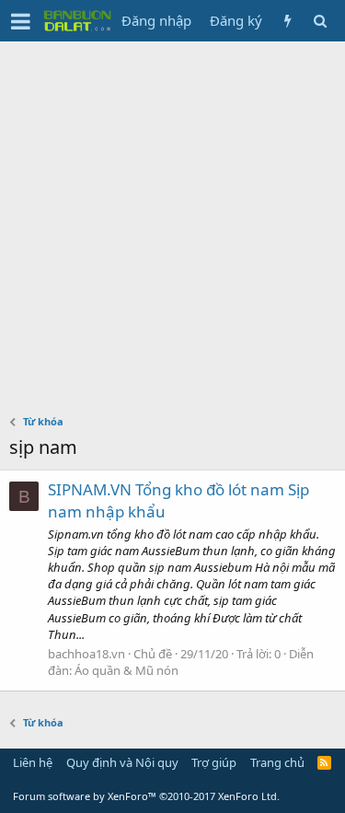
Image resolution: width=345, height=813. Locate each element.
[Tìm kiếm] (320, 21)
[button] (21, 21)
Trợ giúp (213, 762)
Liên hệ (32, 762)
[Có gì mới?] (287, 21)
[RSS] (324, 762)
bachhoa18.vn (86, 653)
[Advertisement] (172, 223)
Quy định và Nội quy (122, 762)
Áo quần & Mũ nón (126, 670)
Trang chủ (277, 762)
